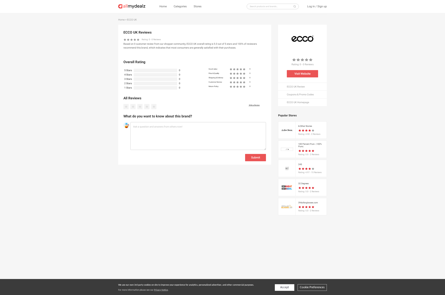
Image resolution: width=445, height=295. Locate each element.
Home (163, 6)
